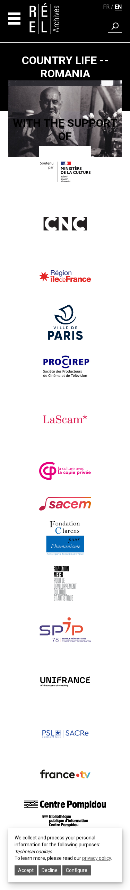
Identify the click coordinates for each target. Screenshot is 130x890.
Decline (50, 870)
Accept (26, 870)
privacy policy (96, 858)
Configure (76, 870)
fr (106, 6)
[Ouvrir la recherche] (115, 27)
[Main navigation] (14, 18)
